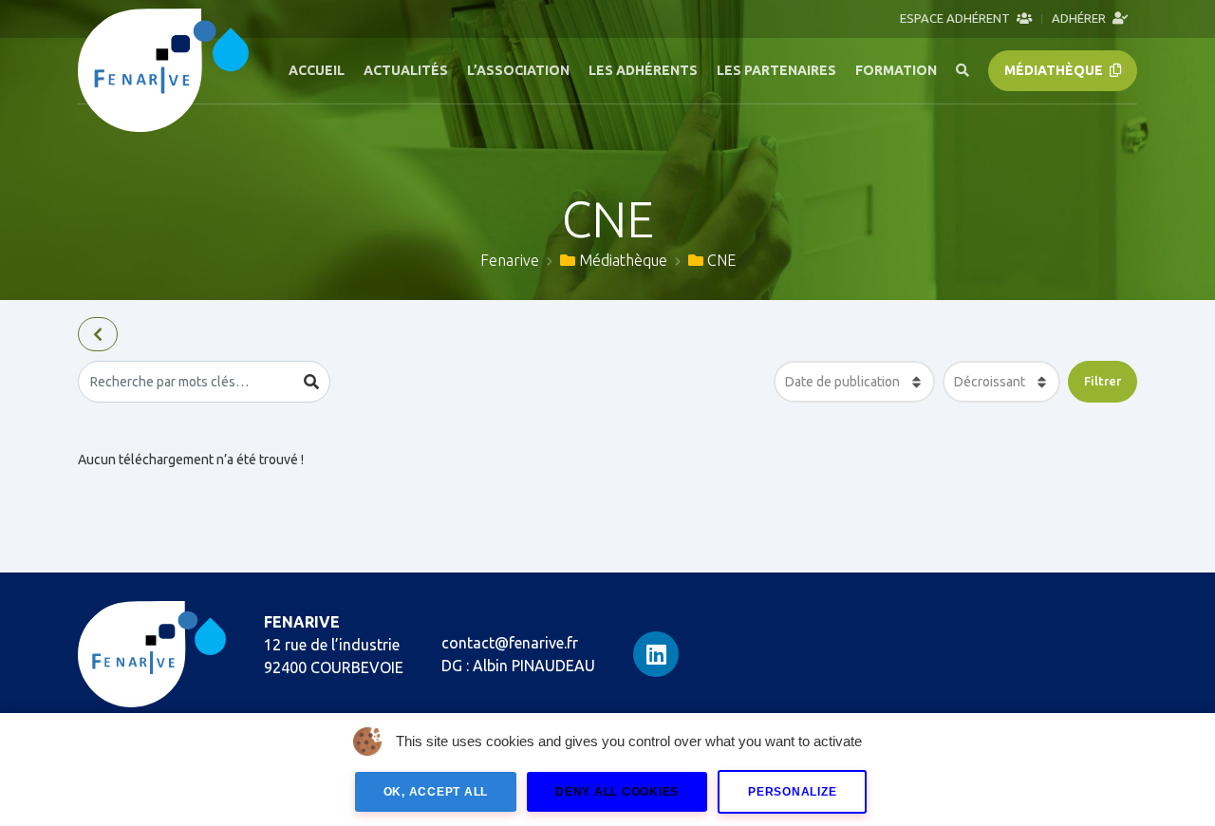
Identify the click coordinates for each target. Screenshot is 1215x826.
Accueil (317, 70)
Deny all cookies (617, 791)
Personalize (792, 791)
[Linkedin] (656, 654)
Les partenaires (776, 70)
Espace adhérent (956, 18)
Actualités (406, 70)
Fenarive (509, 260)
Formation (896, 70)
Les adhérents (643, 70)
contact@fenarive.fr (509, 642)
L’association (518, 70)
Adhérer (1080, 18)
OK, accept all (436, 791)
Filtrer (1102, 380)
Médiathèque (1055, 70)
